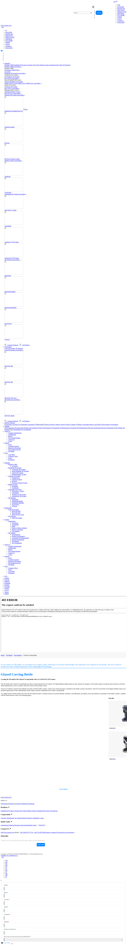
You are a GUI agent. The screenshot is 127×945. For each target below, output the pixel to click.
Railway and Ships (17, 529)
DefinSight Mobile (17, 501)
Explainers (11, 459)
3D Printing (15, 541)
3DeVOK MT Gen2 (18, 514)
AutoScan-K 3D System (19, 496)
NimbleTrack (16, 478)
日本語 (119, 17)
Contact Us (99, 12)
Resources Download (14, 448)
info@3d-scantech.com (7, 832)
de (6, 865)
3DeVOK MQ (16, 511)
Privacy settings (6, 942)
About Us (7, 431)
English (120, 7)
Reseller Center (108, 12)
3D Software (66, 65)
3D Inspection (16, 534)
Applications (12, 521)
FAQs (10, 444)
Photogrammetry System (19, 474)
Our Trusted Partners (14, 438)
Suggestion (70, 832)
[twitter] (11, 803)
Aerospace (15, 523)
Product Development (18, 536)
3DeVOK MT (16, 513)
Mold (13, 526)
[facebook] (4, 803)
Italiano (120, 22)
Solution (6, 426)
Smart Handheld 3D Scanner (20, 471)
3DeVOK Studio (17, 518)
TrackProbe (15, 488)
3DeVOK (42, 825)
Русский (120, 15)
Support (6, 443)
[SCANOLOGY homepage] (6, 25)
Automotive (15, 524)
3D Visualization (17, 543)
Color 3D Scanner (9, 348)
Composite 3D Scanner (19, 469)
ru (6, 870)
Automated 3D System (56, 65)
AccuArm (15, 466)
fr (6, 864)
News (6, 453)
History (10, 436)
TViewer (14, 506)
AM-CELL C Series (18, 491)
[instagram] (30, 803)
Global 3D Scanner (17, 473)
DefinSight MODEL (18, 503)
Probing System (44, 65)
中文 (118, 5)
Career (10, 441)
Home (2, 655)
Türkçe (120, 21)
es (6, 869)
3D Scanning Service (14, 449)
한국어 (119, 19)
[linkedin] (24, 803)
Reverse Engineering (18, 539)
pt (6, 867)
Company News (13, 456)
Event (10, 458)
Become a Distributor (33, 818)
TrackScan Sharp (17, 479)
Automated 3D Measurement (20, 538)
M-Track (14, 481)
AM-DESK (15, 493)
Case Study (11, 454)
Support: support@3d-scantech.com (56, 832)
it (6, 877)
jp (6, 872)
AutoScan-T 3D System (19, 494)
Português (121, 12)
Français (121, 8)
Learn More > (18, 66)
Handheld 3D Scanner (20, 65)
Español (120, 13)
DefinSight (15, 499)
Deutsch (120, 10)
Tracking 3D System (33, 65)
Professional (8, 347)
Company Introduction (14, 433)
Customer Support (13, 446)
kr (6, 874)
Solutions (11, 825)
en (6, 862)
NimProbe (15, 486)
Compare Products (13, 345)
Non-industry (16, 531)
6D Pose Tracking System (19, 483)
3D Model (11, 451)
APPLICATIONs (9, 423)
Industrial (7, 63)
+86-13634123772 (25, 832)
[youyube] (17, 803)
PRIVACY (14, 855)
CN (6, 860)
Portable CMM (8, 65)
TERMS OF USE (6, 855)
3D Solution (11, 533)
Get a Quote (63, 789)
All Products (26, 345)
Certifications (12, 434)
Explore (6, 519)
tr (6, 875)
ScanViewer (15, 504)
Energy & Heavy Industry (19, 528)
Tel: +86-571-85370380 (38, 832)
